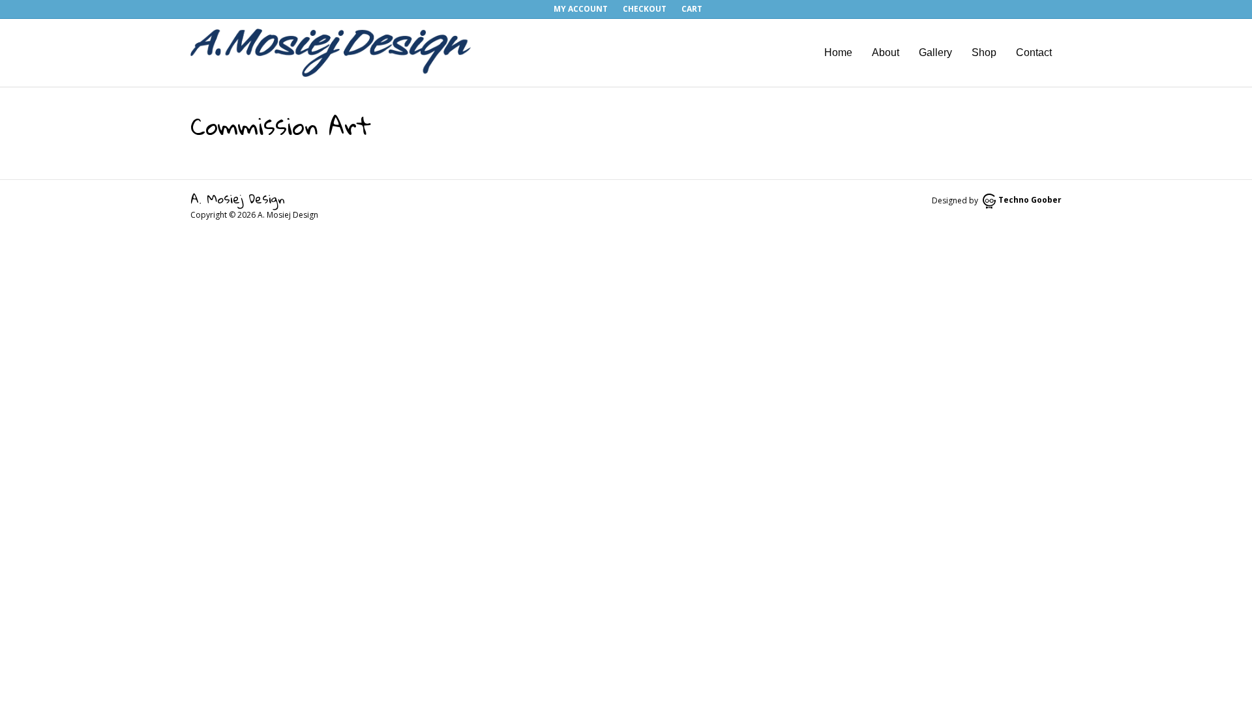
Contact (1034, 52)
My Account (581, 8)
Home (838, 52)
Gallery (935, 52)
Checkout (644, 8)
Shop (984, 52)
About (885, 52)
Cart (691, 8)
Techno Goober (1030, 199)
